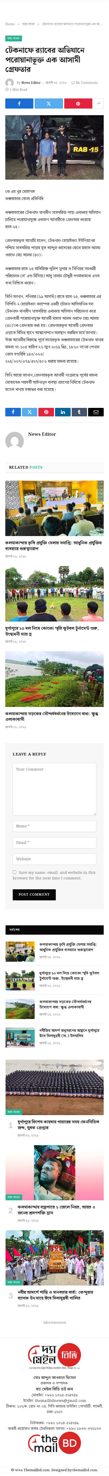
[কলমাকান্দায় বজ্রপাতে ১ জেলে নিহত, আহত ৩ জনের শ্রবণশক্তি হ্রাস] (55, 1173)
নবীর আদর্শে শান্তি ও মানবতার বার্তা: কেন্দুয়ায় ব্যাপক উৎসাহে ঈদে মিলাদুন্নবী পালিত (55, 1295)
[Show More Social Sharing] (99, 103)
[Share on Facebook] (19, 103)
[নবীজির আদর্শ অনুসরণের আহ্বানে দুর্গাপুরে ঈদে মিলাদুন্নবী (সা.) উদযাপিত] (20, 1038)
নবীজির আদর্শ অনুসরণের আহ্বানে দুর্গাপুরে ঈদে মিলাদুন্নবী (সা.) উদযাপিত (69, 1033)
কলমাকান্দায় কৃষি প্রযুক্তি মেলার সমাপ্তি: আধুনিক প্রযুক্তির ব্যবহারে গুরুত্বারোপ (53, 546)
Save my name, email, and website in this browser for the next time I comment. (54, 875)
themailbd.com (84, 1470)
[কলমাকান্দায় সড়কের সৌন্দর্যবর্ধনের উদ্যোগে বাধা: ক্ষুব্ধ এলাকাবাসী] (54, 679)
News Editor (30, 82)
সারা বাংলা (13, 38)
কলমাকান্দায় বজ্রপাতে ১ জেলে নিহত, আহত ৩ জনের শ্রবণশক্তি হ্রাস (56, 1210)
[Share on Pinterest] (78, 103)
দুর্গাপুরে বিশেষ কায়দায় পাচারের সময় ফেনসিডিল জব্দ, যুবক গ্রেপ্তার (58, 1125)
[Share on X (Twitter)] (49, 103)
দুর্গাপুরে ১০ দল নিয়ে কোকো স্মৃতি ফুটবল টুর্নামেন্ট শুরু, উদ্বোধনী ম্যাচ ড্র (52, 631)
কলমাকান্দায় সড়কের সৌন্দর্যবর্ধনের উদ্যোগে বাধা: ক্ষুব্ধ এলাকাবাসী (51, 717)
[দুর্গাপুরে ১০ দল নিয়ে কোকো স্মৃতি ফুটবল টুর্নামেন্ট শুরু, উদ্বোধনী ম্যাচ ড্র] (54, 594)
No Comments (87, 82)
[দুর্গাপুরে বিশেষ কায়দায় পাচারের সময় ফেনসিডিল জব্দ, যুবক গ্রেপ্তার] (55, 1087)
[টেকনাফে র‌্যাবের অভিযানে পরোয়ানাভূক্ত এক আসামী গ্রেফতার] (54, 147)
